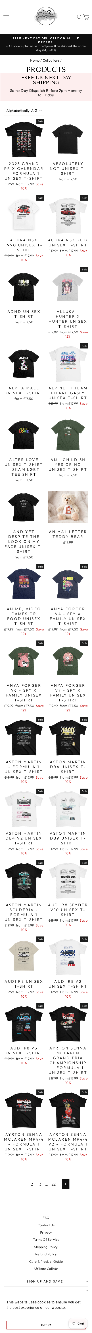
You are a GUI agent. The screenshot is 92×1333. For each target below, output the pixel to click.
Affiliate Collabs (45, 1269)
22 (54, 1184)
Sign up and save (45, 1281)
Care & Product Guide (46, 1261)
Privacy (46, 1232)
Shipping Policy (46, 1247)
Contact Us (46, 1225)
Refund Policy (46, 1254)
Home (35, 60)
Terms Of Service (46, 1239)
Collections (51, 60)
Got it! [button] (46, 1325)
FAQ (46, 1218)
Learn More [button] (16, 1313)
